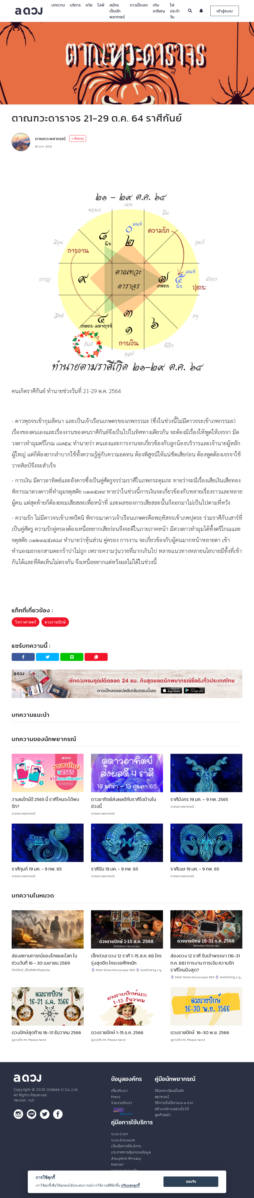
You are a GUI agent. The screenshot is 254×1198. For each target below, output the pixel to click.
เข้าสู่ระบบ (225, 11)
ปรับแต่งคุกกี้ (130, 1185)
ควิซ (89, 5)
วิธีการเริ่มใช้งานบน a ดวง (174, 1102)
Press (115, 1096)
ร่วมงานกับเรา (121, 1102)
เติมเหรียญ (159, 8)
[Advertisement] (127, 170)
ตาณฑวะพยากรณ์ (50, 139)
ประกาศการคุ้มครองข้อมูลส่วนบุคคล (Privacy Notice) (131, 1158)
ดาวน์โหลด (139, 5)
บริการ (75, 5)
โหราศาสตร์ (25, 622)
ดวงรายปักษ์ (55, 622)
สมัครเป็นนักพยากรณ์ (117, 11)
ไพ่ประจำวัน (175, 11)
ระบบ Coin (119, 1134)
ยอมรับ (191, 1181)
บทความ (58, 5)
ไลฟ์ (100, 5)
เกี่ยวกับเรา (119, 1090)
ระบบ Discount (123, 1140)
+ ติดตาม (77, 138)
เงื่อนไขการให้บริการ (126, 1146)
